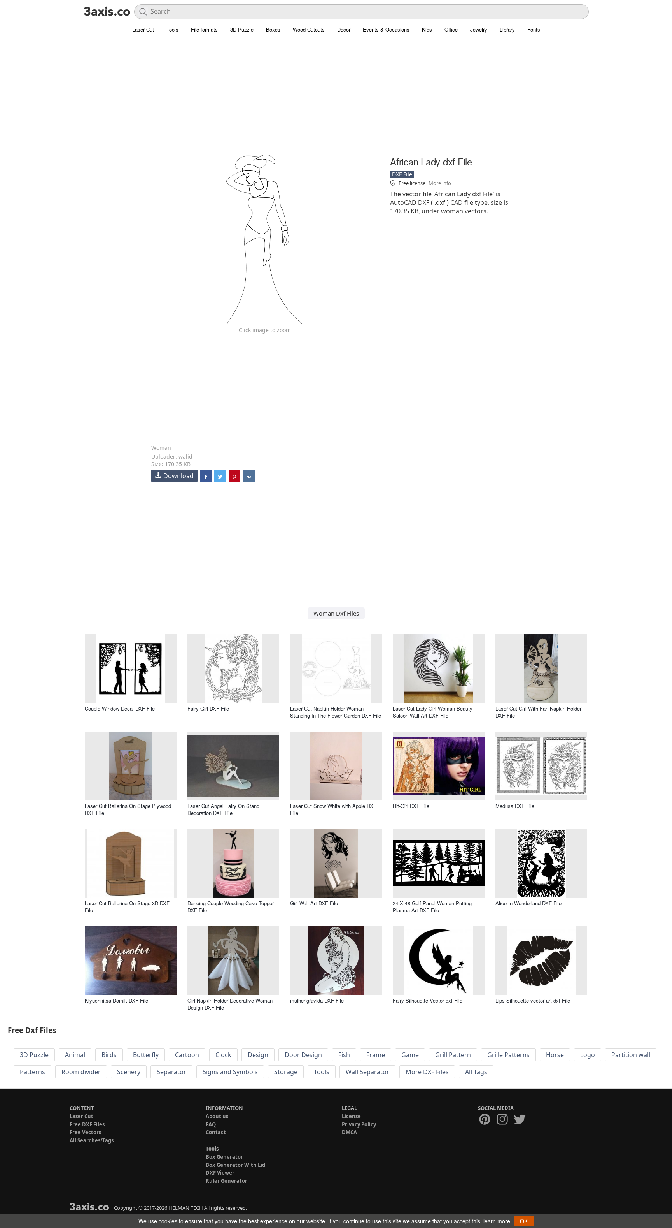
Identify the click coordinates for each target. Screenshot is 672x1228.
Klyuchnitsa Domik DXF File (116, 1000)
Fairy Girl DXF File (208, 708)
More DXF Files (427, 1072)
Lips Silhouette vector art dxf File (532, 1000)
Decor (343, 29)
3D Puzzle (242, 29)
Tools (172, 29)
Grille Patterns (508, 1054)
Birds (109, 1054)
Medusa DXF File (514, 805)
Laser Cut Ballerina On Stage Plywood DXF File (128, 809)
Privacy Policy (359, 1124)
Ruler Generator (226, 1180)
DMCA (349, 1132)
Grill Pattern (453, 1054)
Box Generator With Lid (235, 1164)
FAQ (211, 1124)
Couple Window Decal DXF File (120, 708)
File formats (204, 29)
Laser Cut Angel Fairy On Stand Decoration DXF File (223, 809)
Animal (75, 1054)
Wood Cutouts (309, 29)
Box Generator (224, 1156)
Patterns (32, 1072)
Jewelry (478, 29)
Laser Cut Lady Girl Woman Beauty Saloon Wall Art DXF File (432, 712)
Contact (216, 1132)
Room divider (81, 1072)
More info (440, 182)
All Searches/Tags (92, 1140)
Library (507, 29)
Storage (286, 1072)
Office (451, 29)
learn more (496, 1221)
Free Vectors (85, 1132)
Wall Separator (367, 1072)
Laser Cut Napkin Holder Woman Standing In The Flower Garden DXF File (335, 712)
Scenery (128, 1072)
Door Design (303, 1054)
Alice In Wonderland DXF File (528, 903)
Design (258, 1054)
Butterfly (146, 1054)
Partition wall (630, 1054)
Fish (344, 1054)
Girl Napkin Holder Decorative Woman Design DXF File (230, 1004)
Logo (587, 1054)
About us (217, 1116)
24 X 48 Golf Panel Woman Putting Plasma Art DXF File (432, 906)
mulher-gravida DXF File (317, 1000)
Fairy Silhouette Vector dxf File (427, 1000)
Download (178, 475)
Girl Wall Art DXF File (314, 903)
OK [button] (524, 1221)
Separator (171, 1072)
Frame (375, 1054)
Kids (427, 29)
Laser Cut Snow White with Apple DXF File (333, 809)
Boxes (273, 29)
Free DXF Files (87, 1124)
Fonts (533, 29)
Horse (555, 1054)
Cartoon (187, 1054)
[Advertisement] (336, 99)
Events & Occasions (386, 29)
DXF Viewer (220, 1172)
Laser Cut (143, 29)
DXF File (402, 174)
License (351, 1116)
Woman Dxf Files (336, 613)
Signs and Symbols (230, 1072)
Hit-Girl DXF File (411, 805)
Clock (223, 1054)
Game (410, 1054)
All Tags (476, 1072)
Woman (161, 447)
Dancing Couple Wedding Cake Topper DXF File (230, 906)
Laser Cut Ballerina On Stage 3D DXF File (127, 906)
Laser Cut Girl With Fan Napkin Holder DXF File (538, 712)
